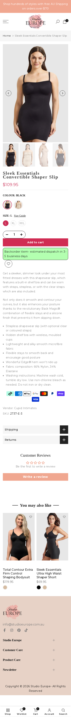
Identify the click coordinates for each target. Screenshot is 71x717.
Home (7, 35)
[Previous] (8, 93)
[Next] (62, 93)
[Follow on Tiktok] (26, 630)
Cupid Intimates (25, 408)
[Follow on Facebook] (4, 630)
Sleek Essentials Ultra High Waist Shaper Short (49, 573)
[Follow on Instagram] (11, 630)
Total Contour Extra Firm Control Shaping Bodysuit (18, 573)
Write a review (35, 477)
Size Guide (20, 215)
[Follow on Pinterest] (19, 630)
